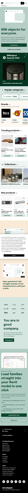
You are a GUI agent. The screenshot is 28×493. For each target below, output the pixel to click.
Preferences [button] (8, 251)
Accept (14, 255)
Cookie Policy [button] (23, 248)
